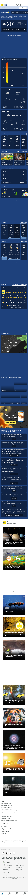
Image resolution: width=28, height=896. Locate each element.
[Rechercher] (17, 5)
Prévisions (22, 8)
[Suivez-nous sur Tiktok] (14, 853)
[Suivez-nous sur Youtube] (10, 853)
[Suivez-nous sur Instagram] (7, 853)
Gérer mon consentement (8, 813)
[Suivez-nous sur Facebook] (3, 853)
